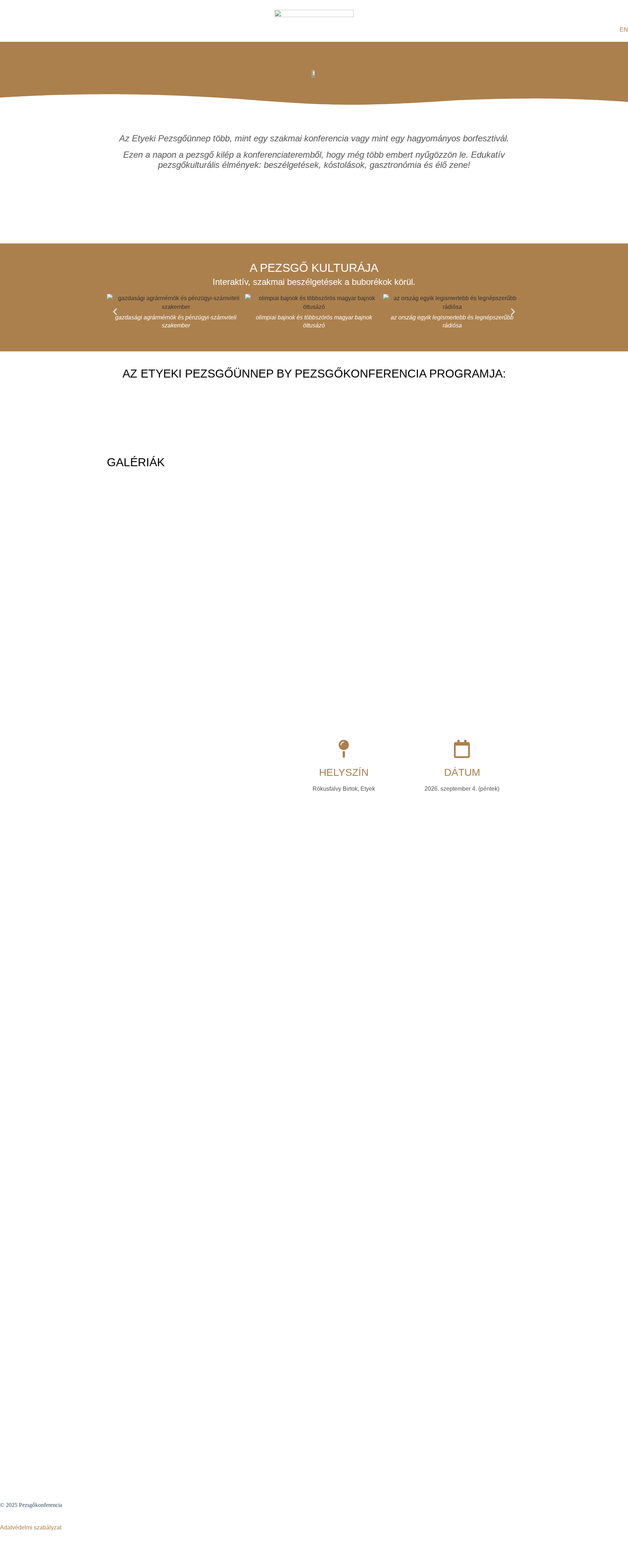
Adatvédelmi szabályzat (30, 1527)
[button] (115, 311)
